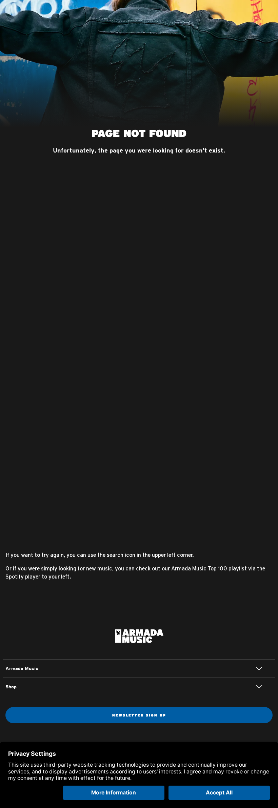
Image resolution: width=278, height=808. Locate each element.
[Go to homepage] (139, 635)
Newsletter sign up (139, 715)
